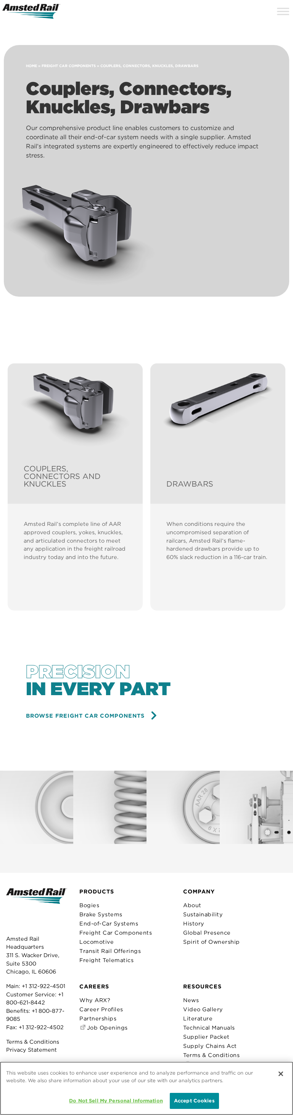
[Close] (280, 1073)
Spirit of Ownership (211, 941)
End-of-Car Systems (108, 923)
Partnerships (97, 1018)
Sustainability (203, 914)
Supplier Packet (206, 1036)
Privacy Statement (31, 1049)
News (191, 1000)
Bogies (89, 905)
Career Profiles (101, 1009)
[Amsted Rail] (36, 907)
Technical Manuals (209, 1027)
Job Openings (106, 1027)
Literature (198, 1018)
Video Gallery (203, 1009)
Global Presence (207, 932)
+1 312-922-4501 (43, 986)
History (193, 923)
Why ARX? (94, 1000)
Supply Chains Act (210, 1046)
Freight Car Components (69, 66)
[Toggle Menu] (283, 11)
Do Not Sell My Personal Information (116, 1101)
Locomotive (96, 941)
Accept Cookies (194, 1101)
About (192, 905)
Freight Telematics (106, 960)
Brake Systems (100, 914)
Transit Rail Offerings (110, 951)
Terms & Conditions (32, 1041)
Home (31, 66)
